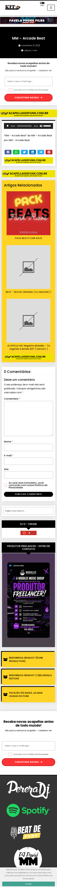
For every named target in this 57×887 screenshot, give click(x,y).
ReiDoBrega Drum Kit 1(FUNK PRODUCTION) (26, 659)
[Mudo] (41, 125)
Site (6, 469)
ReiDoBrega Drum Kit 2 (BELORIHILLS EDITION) (30, 677)
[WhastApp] (16, 152)
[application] (28, 126)
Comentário (12, 398)
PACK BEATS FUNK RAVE (28, 238)
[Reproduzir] (7, 125)
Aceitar (28, 884)
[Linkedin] (32, 152)
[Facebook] (8, 152)
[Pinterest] (49, 152)
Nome (8, 441)
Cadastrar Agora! (27, 97)
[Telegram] (40, 152)
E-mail (8, 455)
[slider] (47, 125)
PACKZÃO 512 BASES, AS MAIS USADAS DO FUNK (26, 694)
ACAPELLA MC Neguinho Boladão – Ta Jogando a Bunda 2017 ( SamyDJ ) (28, 347)
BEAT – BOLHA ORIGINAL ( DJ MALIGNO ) (28, 292)
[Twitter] (24, 152)
